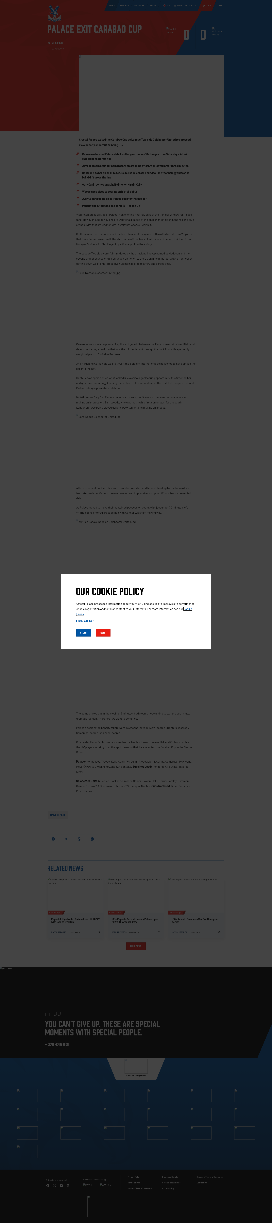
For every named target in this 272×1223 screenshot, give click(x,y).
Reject (103, 632)
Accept (83, 632)
